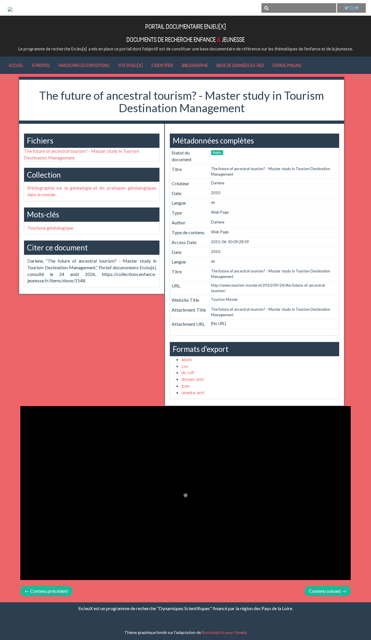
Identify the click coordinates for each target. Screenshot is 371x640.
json (185, 385)
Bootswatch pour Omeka (224, 632)
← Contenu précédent (46, 591)
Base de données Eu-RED (240, 65)
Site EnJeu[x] (130, 65)
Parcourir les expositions (84, 65)
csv (184, 366)
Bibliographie (195, 65)
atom (186, 359)
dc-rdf (187, 372)
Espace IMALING (287, 65)
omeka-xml (192, 392)
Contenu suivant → (327, 591)
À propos (41, 65)
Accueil (16, 65)
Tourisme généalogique (50, 227)
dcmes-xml (192, 379)
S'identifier (162, 65)
